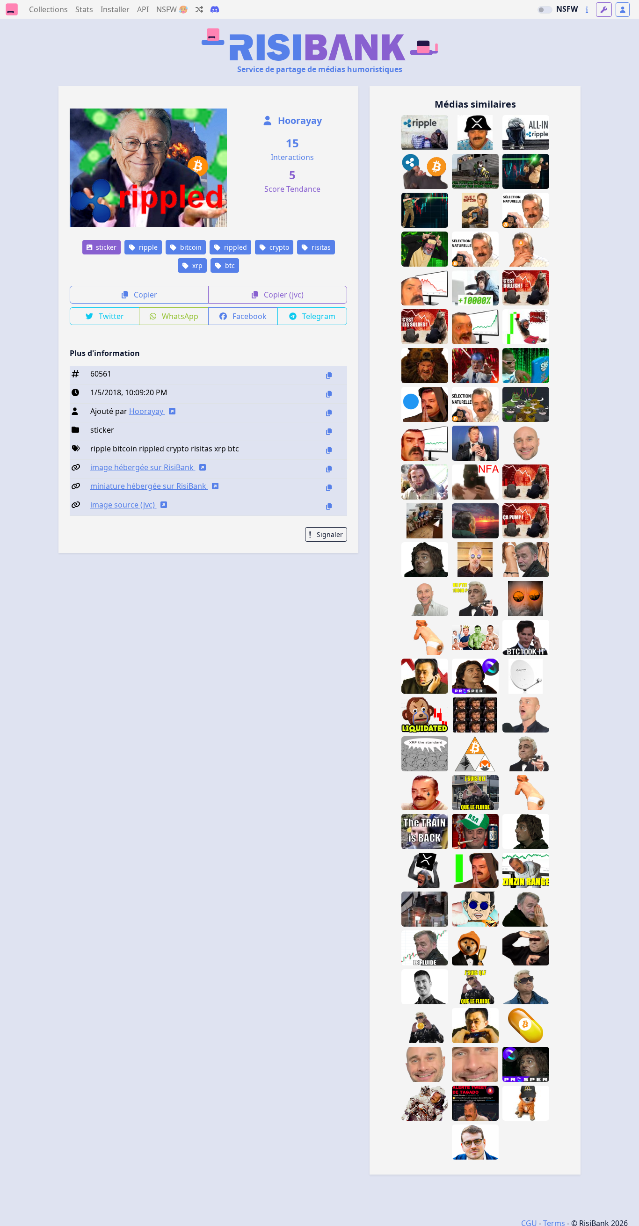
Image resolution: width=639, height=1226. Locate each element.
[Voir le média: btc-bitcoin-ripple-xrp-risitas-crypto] (424, 171)
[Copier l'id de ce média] (329, 375)
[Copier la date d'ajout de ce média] (329, 394)
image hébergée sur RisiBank (143, 467)
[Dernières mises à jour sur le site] (586, 9)
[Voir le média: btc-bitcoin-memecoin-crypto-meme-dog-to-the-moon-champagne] (475, 947)
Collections (48, 9)
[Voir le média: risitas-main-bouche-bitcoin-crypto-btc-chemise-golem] (525, 249)
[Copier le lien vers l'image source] (329, 506)
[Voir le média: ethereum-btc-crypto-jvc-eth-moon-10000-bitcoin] (424, 1025)
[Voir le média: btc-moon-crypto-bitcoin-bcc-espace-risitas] (424, 1103)
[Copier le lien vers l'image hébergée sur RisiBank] (329, 469)
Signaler (329, 534)
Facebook (249, 316)
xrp (196, 265)
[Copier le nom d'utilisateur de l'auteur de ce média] (329, 413)
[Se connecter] (623, 9)
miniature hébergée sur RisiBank (149, 486)
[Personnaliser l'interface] (604, 9)
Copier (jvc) (283, 295)
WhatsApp (179, 316)
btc (229, 265)
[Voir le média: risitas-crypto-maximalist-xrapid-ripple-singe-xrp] (424, 870)
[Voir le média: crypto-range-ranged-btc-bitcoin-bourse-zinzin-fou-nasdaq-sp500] (525, 870)
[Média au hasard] (199, 9)
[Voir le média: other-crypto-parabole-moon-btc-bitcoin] (525, 676)
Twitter (110, 316)
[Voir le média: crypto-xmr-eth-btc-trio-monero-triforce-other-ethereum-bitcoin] (475, 753)
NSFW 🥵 (172, 9)
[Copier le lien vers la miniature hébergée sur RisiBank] (329, 487)
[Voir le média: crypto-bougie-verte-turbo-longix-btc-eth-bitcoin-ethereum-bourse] (475, 870)
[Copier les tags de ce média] (329, 450)
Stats (84, 9)
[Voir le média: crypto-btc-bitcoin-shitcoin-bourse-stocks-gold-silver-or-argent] (424, 520)
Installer (115, 9)
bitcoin (190, 247)
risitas (320, 247)
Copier (144, 295)
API (143, 9)
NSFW (567, 9)
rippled (234, 247)
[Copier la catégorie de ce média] (329, 431)
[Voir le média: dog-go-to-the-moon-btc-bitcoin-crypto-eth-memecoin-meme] (525, 1103)
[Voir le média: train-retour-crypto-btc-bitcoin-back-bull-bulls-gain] (424, 831)
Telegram (317, 316)
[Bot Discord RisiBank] (215, 9)
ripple (147, 247)
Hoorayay (299, 120)
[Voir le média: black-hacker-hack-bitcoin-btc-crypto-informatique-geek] (525, 365)
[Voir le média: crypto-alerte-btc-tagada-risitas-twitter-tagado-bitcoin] (475, 1103)
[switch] (544, 10)
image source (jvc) (123, 505)
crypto (278, 247)
